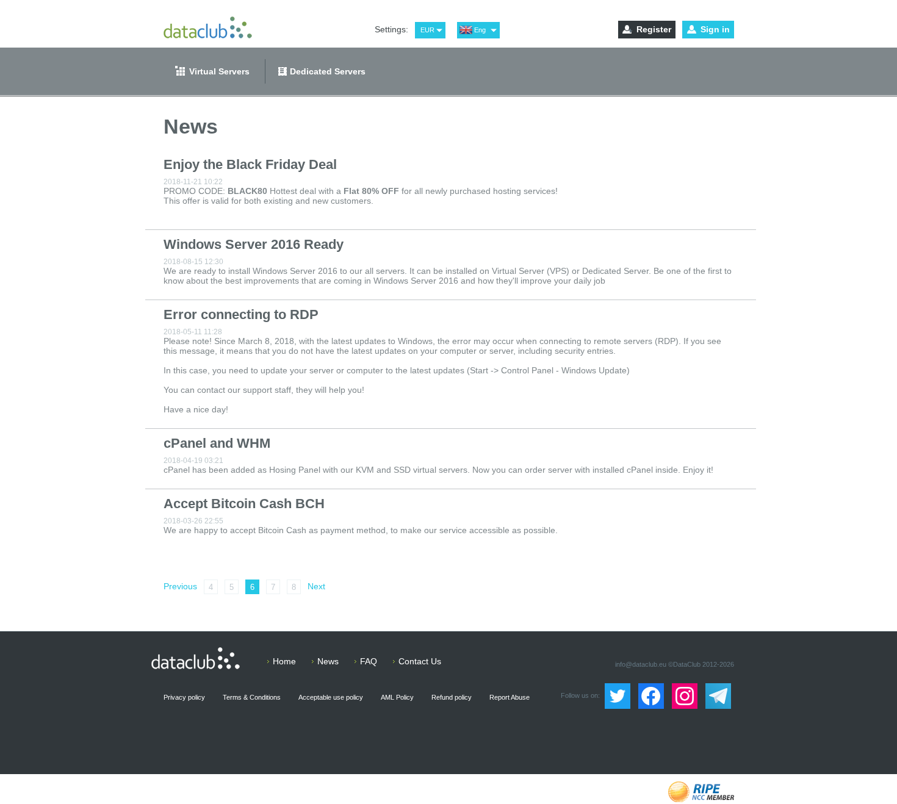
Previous (180, 586)
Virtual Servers (219, 71)
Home (284, 661)
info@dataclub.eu (640, 664)
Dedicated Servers (328, 71)
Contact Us (419, 661)
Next (316, 586)
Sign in (715, 29)
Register (653, 29)
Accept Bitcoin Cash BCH (244, 503)
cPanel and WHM (217, 443)
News (328, 661)
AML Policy (397, 697)
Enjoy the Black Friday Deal (250, 164)
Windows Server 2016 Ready (254, 244)
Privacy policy (184, 697)
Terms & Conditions (252, 697)
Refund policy (451, 697)
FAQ (368, 661)
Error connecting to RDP (241, 314)
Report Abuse (509, 697)
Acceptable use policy (330, 697)
